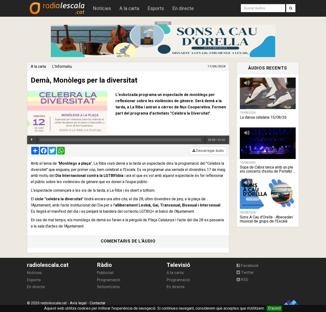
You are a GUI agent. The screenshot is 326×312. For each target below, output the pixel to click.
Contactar (97, 303)
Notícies (102, 8)
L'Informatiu (62, 66)
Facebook (249, 265)
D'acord (274, 308)
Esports (155, 8)
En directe (183, 8)
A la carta (129, 8)
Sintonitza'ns (108, 286)
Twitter (247, 272)
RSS (244, 279)
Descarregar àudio (209, 151)
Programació (108, 279)
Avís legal (78, 303)
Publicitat (105, 272)
